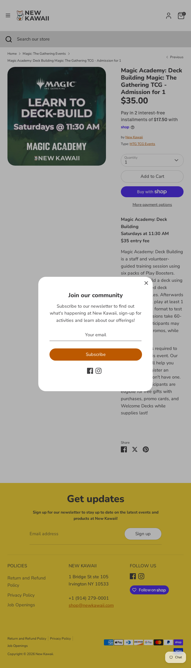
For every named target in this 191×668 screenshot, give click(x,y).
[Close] (146, 283)
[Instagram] (98, 371)
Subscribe (96, 354)
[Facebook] (90, 371)
